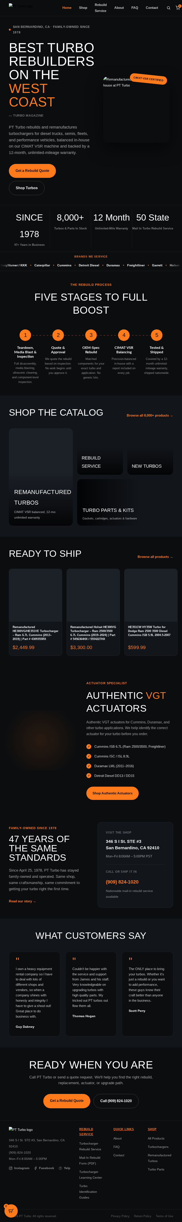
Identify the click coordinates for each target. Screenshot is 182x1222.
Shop (83, 8)
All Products (156, 1138)
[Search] (168, 7)
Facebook (46, 1168)
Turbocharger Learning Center (90, 1174)
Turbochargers (158, 1147)
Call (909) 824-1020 (116, 1101)
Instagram (21, 1168)
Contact (152, 8)
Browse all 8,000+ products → (150, 415)
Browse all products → (155, 557)
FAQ (134, 8)
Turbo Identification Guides (88, 1191)
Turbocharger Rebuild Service (90, 1146)
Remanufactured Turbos (159, 1158)
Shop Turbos (27, 188)
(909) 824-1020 (122, 882)
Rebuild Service (101, 8)
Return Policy (142, 1216)
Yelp (65, 1168)
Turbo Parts (156, 1169)
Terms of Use (164, 1216)
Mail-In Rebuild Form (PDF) (89, 1160)
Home (66, 8)
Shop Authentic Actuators (113, 793)
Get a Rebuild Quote (32, 171)
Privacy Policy (120, 1216)
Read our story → (22, 901)
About (119, 8)
